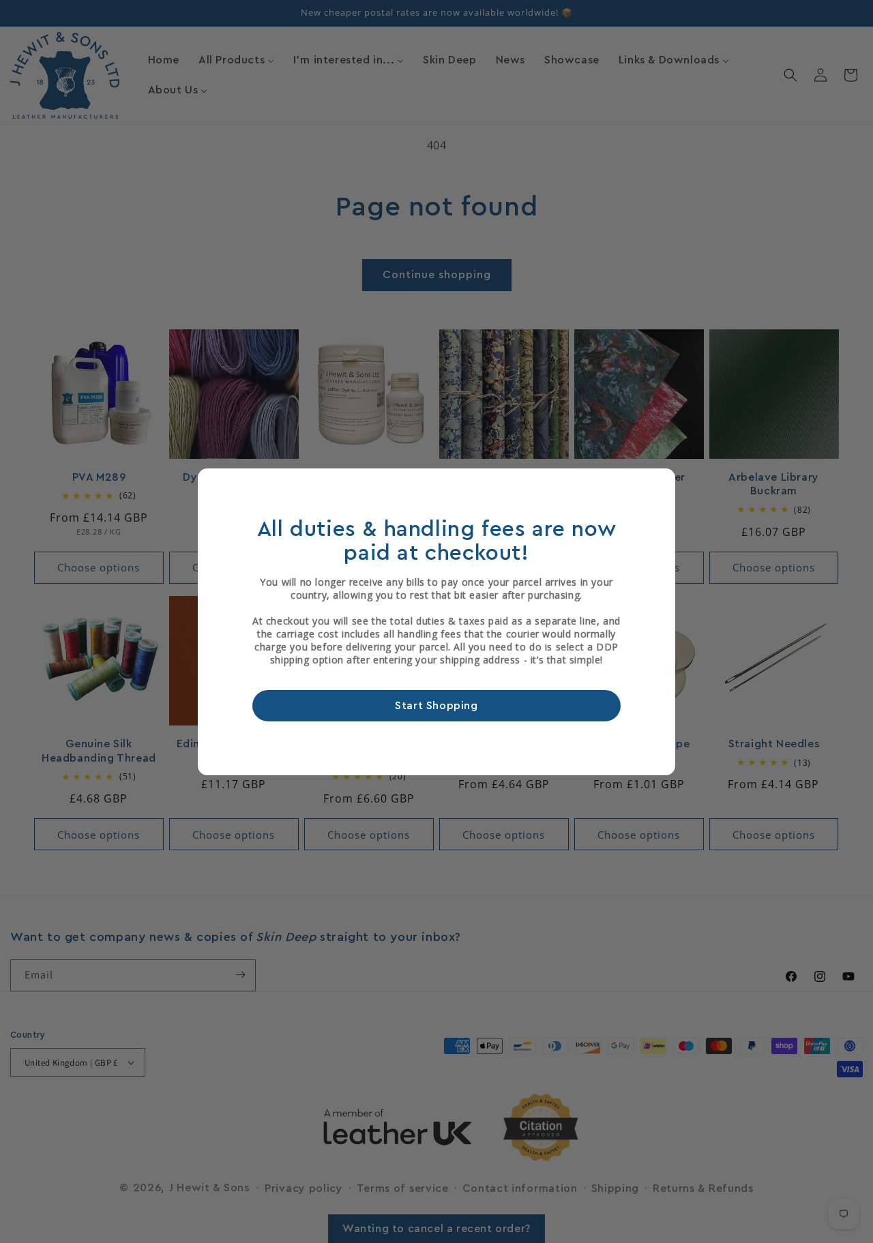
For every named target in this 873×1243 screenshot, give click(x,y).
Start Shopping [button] (436, 705)
